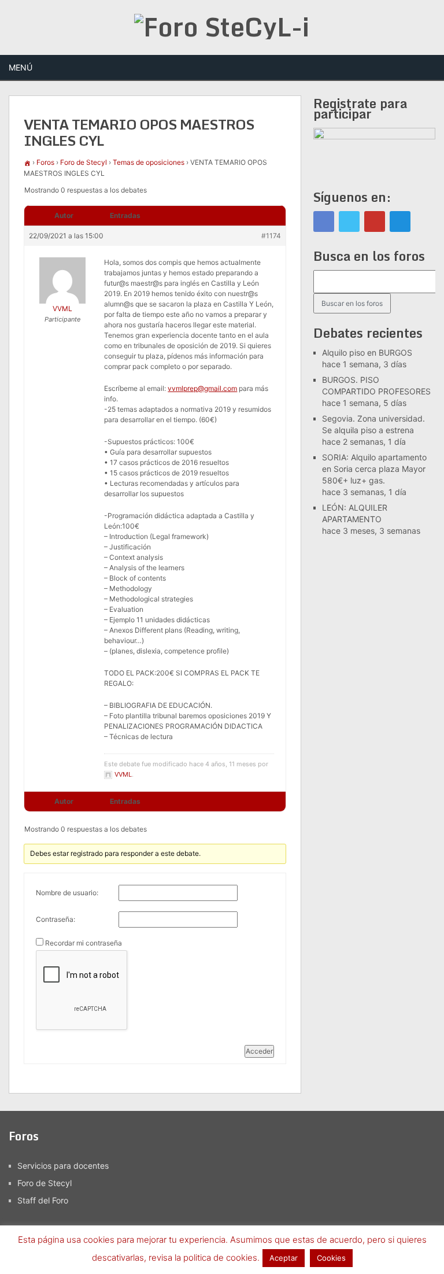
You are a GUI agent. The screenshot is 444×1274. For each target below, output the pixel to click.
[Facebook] (323, 221)
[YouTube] (374, 221)
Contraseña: (55, 919)
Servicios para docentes (63, 1165)
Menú (20, 67)
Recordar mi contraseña (83, 943)
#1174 (271, 235)
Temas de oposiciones (148, 162)
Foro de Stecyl (83, 162)
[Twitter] (349, 221)
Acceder (259, 1051)
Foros (45, 162)
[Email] (400, 221)
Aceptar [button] (283, 1257)
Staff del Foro (42, 1200)
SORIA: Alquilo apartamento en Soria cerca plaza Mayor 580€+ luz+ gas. (374, 468)
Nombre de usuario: (67, 892)
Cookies (331, 1257)
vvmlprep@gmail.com (202, 388)
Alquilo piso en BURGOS (367, 352)
